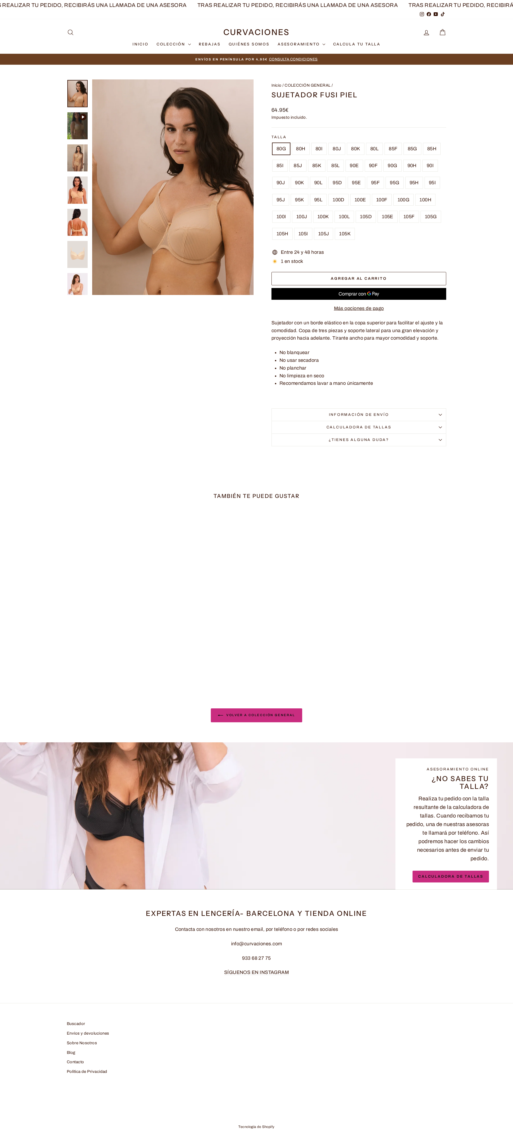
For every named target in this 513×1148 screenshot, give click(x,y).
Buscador (76, 1024)
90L (318, 182)
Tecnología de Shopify (256, 1127)
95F (375, 182)
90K (299, 182)
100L (344, 216)
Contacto (75, 1062)
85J (298, 165)
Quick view (112, 642)
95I (432, 182)
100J (301, 216)
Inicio (276, 85)
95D (337, 182)
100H (425, 199)
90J (281, 182)
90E (354, 165)
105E (387, 216)
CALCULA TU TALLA (356, 44)
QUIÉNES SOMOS (249, 44)
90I (430, 165)
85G (412, 148)
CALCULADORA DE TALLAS (359, 427)
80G (281, 148)
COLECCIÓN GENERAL (308, 85)
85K (316, 165)
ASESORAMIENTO (299, 44)
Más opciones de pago (359, 308)
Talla (279, 137)
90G (392, 165)
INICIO (141, 44)
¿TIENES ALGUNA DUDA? (359, 440)
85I (280, 165)
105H (282, 233)
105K (345, 233)
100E (360, 199)
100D (338, 199)
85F (393, 148)
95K (299, 199)
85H (431, 148)
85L (335, 165)
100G (404, 199)
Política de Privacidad (87, 1071)
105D (366, 216)
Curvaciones (256, 32)
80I (319, 148)
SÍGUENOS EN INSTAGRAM (256, 972)
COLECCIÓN (172, 44)
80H (300, 148)
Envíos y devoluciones (88, 1033)
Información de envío (359, 415)
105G (431, 216)
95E (356, 182)
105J (323, 233)
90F (373, 165)
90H (412, 165)
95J (281, 199)
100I (281, 216)
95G (394, 182)
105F (409, 216)
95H (414, 182)
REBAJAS (210, 44)
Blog (71, 1052)
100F (381, 199)
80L (374, 148)
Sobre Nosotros (82, 1043)
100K (323, 216)
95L (318, 199)
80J (337, 148)
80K (355, 148)
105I (303, 233)
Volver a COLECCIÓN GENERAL (260, 715)
